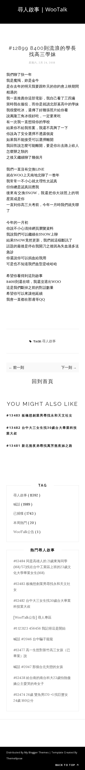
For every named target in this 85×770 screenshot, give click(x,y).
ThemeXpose (14, 758)
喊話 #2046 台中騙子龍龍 (33, 639)
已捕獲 (18, 513)
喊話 (17, 504)
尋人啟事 (49, 341)
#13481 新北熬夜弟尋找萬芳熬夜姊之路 (39, 445)
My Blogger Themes (36, 752)
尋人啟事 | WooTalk (42, 9)
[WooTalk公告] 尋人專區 (32, 617)
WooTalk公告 (24, 532)
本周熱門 (20, 523)
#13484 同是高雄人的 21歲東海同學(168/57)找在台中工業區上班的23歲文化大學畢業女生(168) (42, 567)
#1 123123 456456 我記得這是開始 (39, 628)
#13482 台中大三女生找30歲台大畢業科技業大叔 (41, 430)
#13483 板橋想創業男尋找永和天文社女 (39, 415)
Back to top (65, 765)
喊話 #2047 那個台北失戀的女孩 (38, 667)
